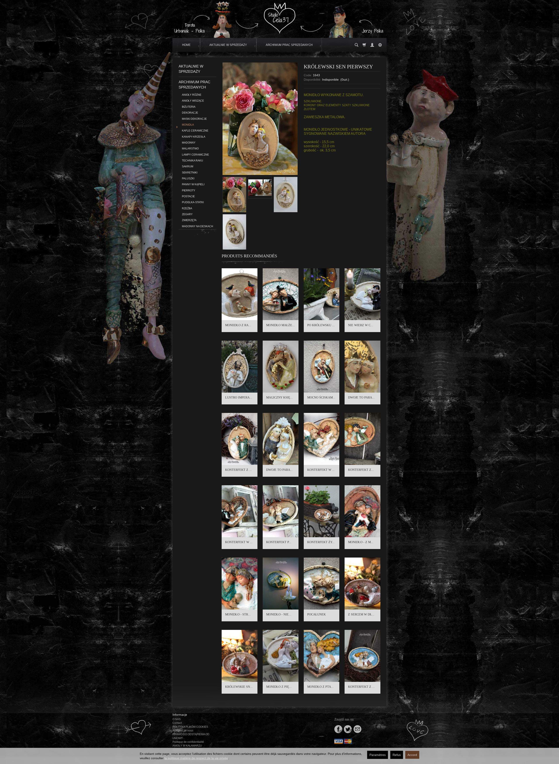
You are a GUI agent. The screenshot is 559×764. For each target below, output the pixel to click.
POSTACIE (188, 196)
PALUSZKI (188, 178)
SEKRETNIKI (189, 172)
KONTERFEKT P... (278, 542)
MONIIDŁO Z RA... (238, 325)
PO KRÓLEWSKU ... (321, 325)
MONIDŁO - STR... (238, 614)
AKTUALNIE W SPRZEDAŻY (228, 45)
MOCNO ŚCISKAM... (321, 397)
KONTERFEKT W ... (321, 469)
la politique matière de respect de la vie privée (196, 758)
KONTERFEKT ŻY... (321, 542)
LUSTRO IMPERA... (238, 397)
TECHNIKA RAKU (192, 160)
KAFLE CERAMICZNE (195, 130)
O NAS (177, 719)
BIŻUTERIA (188, 106)
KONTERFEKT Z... (361, 469)
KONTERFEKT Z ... (238, 469)
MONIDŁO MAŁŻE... (280, 325)
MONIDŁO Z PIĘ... (279, 686)
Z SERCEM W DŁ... (361, 614)
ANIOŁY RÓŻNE (191, 94)
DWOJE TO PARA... (361, 397)
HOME (186, 45)
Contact (177, 722)
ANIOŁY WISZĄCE (193, 100)
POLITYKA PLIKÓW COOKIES (190, 726)
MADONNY (188, 142)
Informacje (180, 714)
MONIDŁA (188, 124)
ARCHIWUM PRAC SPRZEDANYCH (289, 45)
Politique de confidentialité (188, 741)
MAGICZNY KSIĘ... (279, 397)
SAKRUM (187, 166)
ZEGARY (187, 214)
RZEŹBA (187, 208)
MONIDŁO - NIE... (278, 614)
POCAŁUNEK (316, 614)
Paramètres (377, 755)
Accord (412, 755)
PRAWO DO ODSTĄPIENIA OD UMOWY (191, 736)
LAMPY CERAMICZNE (195, 154)
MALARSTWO (190, 148)
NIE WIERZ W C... (360, 325)
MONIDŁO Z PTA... (320, 686)
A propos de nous (183, 730)
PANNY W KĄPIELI (193, 184)
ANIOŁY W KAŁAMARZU (187, 745)
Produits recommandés (249, 255)
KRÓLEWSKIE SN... (239, 686)
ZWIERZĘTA (189, 220)
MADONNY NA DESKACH (197, 226)
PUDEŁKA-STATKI (193, 202)
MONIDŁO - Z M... (360, 542)
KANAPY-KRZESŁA (193, 136)
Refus (397, 755)
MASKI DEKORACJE (194, 118)
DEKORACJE (190, 112)
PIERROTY (188, 190)
